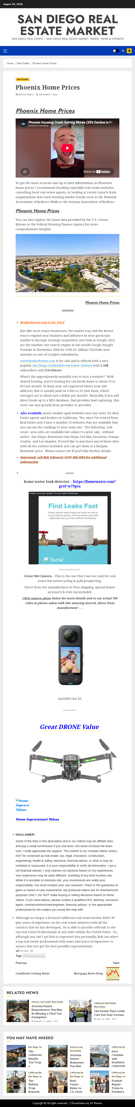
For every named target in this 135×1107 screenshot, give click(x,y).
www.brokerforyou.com (37, 361)
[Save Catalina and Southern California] (99, 1056)
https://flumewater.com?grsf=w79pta (87, 483)
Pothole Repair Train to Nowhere (118, 1086)
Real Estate (22, 79)
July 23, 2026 (103, 1019)
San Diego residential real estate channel (62, 365)
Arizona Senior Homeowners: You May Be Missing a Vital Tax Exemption (46, 1011)
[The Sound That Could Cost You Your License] (80, 1011)
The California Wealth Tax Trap (35, 1056)
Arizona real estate (41, 1002)
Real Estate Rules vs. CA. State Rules (76, 1088)
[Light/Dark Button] (116, 50)
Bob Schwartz (26, 94)
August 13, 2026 (43, 1021)
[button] (5, 50)
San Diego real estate (39, 1047)
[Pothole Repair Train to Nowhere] (99, 1082)
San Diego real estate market (67, 25)
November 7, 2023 (48, 94)
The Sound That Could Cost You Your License (109, 1012)
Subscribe (129, 50)
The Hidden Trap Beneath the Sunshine (34, 1090)
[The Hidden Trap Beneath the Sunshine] (16, 1082)
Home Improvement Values (37, 819)
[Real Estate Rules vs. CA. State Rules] (58, 1082)
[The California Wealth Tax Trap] (16, 1056)
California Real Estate (105, 1003)
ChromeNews (78, 1103)
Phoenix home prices (34, 955)
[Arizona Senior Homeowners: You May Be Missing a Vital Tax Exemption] (18, 1011)
